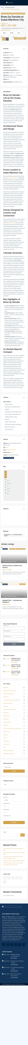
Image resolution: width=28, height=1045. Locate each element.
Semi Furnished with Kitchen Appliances (12, 728)
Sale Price (5, 797)
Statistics (6, 508)
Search (14, 771)
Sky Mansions (6, 731)
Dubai (23, 28)
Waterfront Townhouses (8, 753)
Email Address (6, 636)
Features (5, 397)
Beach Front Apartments (8, 693)
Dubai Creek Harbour (8, 561)
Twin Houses (6, 744)
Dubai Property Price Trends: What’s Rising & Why (13, 849)
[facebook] (4, 877)
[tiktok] (8, 877)
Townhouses (6, 741)
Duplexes (5, 706)
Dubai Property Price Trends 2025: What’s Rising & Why (14, 853)
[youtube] (20, 877)
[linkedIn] (16, 877)
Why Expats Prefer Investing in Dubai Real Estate (14, 860)
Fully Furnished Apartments (9, 709)
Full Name (5, 625)
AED (5, 784)
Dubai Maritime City (5, 30)
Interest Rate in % (7, 815)
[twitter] (12, 877)
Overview (5, 48)
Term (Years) (6, 809)
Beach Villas (6, 696)
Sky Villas (5, 734)
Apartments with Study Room (9, 690)
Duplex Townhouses (7, 703)
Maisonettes (6, 712)
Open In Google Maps (9, 457)
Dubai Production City (8, 596)
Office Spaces (6, 715)
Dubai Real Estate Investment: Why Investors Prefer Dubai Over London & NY (13, 863)
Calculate (14, 822)
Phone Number (6, 630)
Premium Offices (7, 722)
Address (5, 439)
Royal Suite (5, 725)
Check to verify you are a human (11, 641)
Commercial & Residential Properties (11, 700)
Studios (5, 738)
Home (2, 7)
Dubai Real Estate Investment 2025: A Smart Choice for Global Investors (13, 857)
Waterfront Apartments (8, 750)
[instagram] (4, 881)
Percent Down (6, 803)
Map (4, 466)
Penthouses (10, 13)
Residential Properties (10, 7)
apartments (11, 222)
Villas (4, 747)
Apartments (4, 13)
